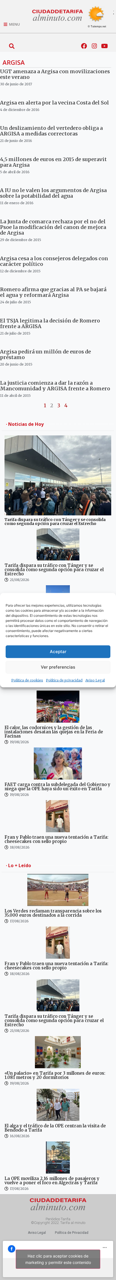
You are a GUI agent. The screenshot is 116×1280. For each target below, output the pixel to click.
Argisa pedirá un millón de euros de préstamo (45, 354)
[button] (11, 46)
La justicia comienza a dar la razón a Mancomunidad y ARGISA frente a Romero (55, 386)
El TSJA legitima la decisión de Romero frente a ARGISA (50, 323)
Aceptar (58, 651)
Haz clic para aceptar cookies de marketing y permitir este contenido (58, 1259)
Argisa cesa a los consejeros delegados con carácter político (54, 261)
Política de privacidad (64, 680)
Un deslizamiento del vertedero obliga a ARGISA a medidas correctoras (51, 131)
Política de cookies (27, 680)
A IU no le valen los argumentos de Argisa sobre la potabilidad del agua (53, 193)
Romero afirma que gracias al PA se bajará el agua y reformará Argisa (53, 292)
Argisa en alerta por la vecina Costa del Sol (54, 102)
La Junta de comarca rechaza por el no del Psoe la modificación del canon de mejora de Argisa (53, 227)
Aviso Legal (95, 680)
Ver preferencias (58, 667)
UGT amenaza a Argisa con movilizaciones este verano (55, 74)
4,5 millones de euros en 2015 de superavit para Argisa (53, 162)
